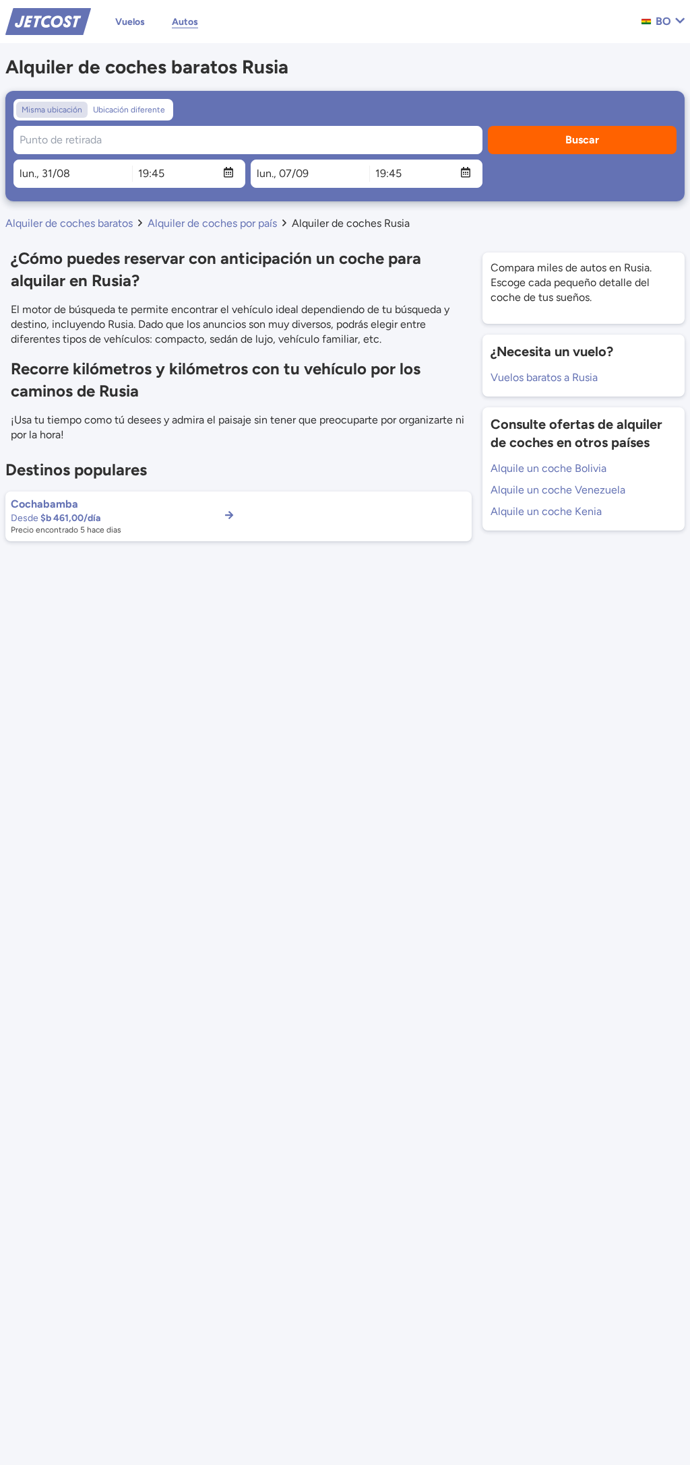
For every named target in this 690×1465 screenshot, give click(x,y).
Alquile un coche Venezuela (558, 489)
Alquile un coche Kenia (546, 511)
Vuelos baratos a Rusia (544, 377)
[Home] (48, 20)
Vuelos (130, 22)
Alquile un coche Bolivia (548, 468)
